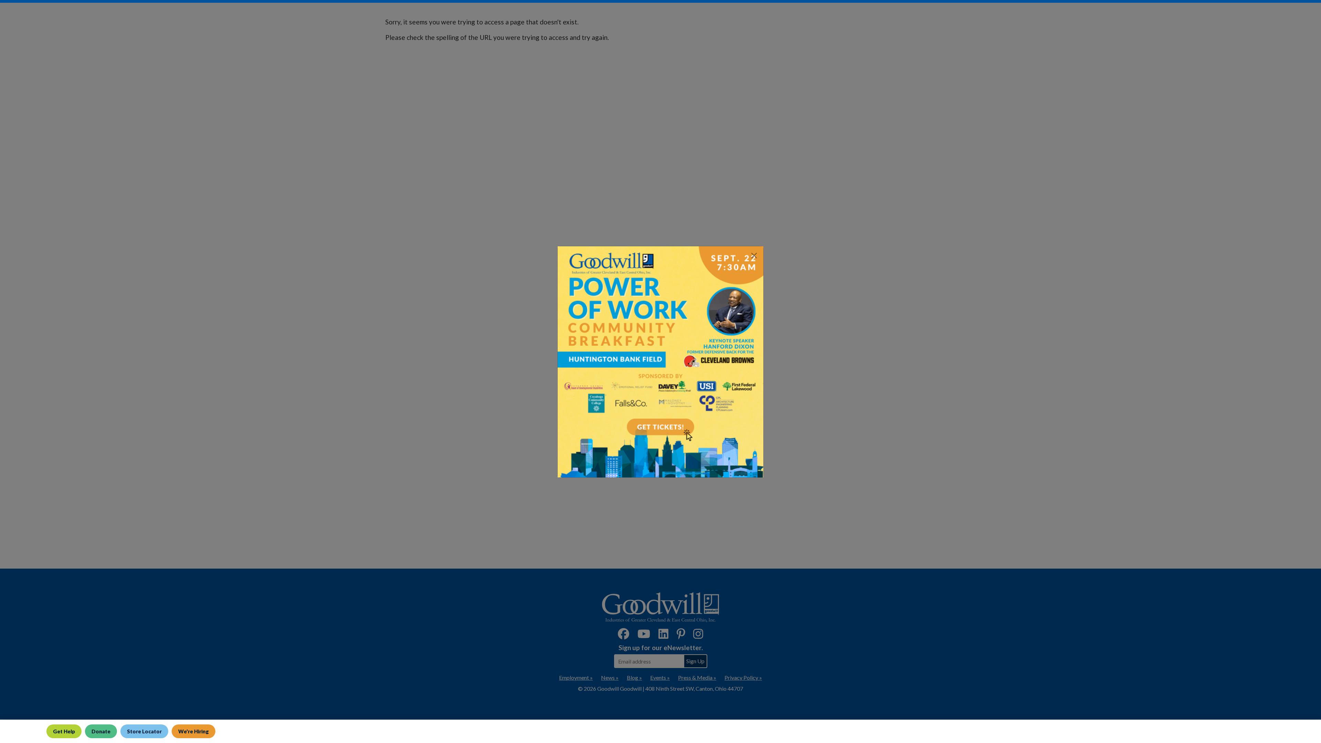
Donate (101, 731)
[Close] (754, 255)
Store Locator (144, 731)
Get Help (64, 731)
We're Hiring (193, 731)
